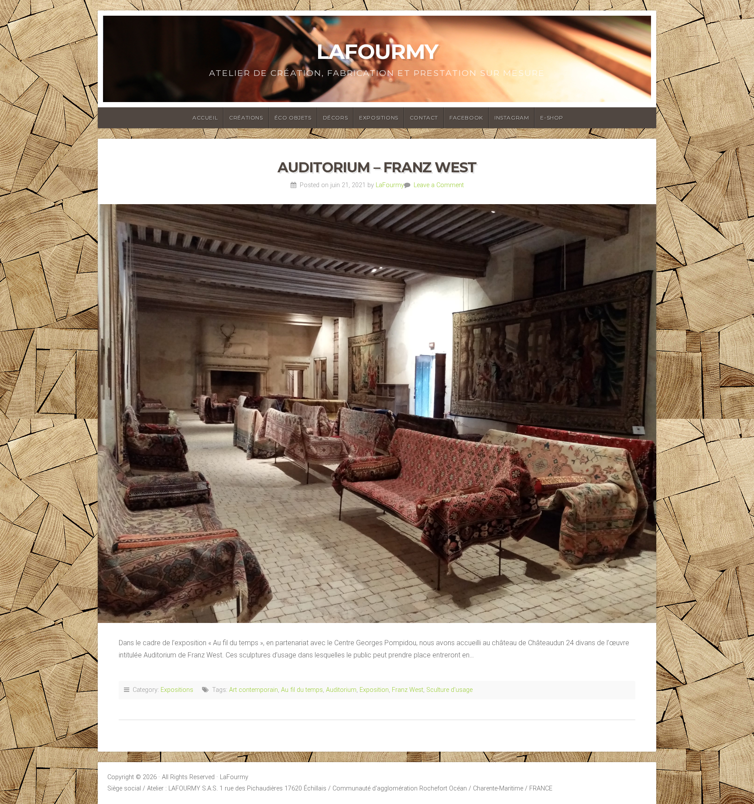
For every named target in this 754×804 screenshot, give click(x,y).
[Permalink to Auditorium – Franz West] (377, 413)
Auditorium (341, 690)
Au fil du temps (302, 690)
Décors (335, 117)
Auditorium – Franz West (377, 167)
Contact (424, 117)
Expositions (378, 117)
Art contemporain (253, 690)
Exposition (374, 690)
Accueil (205, 117)
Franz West (407, 690)
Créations (246, 117)
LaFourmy (377, 51)
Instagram (511, 117)
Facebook (466, 117)
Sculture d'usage (449, 690)
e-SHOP (551, 117)
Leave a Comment (439, 185)
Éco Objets (293, 117)
